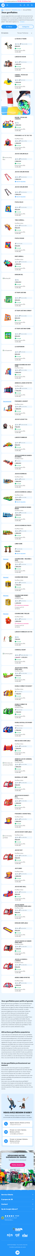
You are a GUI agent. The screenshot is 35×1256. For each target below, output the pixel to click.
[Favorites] (28, 5)
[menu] (7, 5)
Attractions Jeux (16, 10)
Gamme (7, 10)
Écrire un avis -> (9, 1219)
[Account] (24, 5)
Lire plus (22, 22)
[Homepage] (3, 5)
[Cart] (32, 5)
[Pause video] (15, 103)
